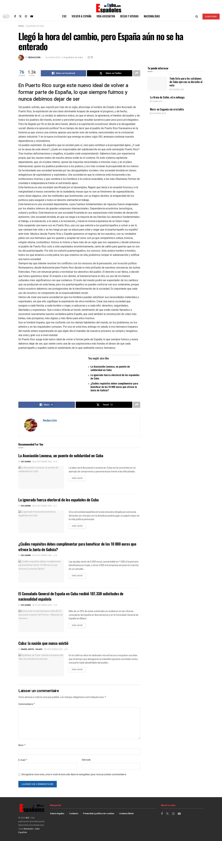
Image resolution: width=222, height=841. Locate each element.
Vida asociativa (106, 16)
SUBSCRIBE (211, 16)
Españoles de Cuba (35, 26)
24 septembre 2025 (43, 555)
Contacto (73, 813)
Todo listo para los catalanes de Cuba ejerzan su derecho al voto (186, 81)
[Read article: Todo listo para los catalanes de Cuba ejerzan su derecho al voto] (157, 84)
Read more (79, 478)
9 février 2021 (177, 89)
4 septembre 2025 (54, 649)
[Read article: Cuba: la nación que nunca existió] (41, 665)
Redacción (34, 57)
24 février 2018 (158, 113)
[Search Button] (197, 16)
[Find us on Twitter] (20, 16)
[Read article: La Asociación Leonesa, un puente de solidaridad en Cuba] (41, 477)
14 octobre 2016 (52, 57)
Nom (22, 745)
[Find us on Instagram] (26, 16)
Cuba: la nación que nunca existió (43, 643)
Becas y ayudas (129, 16)
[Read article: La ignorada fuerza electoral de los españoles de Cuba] (41, 521)
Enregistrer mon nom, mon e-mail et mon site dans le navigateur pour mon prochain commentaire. (74, 774)
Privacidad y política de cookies (98, 813)
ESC (64, 16)
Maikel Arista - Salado (31, 649)
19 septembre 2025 (43, 605)
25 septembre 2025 (43, 461)
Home (21, 26)
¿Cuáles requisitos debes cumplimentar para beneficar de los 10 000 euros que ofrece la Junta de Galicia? (114, 387)
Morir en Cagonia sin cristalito (167, 109)
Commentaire (26, 704)
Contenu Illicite (126, 813)
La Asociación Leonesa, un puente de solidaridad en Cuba (110, 368)
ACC (27, 817)
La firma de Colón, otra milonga (167, 97)
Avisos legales (57, 813)
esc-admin (26, 461)
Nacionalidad (152, 16)
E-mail (22, 760)
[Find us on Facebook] (15, 16)
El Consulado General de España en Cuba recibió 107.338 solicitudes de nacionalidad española (70, 596)
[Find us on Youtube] (31, 16)
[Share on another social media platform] (136, 73)
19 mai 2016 (156, 101)
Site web (86, 760)
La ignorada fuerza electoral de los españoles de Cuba (115, 376)
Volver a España (81, 16)
